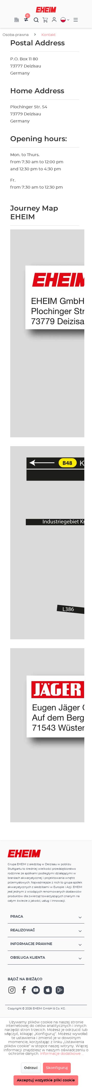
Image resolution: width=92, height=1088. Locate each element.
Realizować (22, 930)
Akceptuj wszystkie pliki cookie (46, 1080)
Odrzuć (31, 1068)
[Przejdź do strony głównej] (46, 10)
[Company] (16, 19)
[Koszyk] (43, 20)
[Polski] (65, 19)
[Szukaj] (36, 20)
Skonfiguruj (57, 1068)
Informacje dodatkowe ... (62, 1054)
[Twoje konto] (54, 20)
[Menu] (75, 20)
